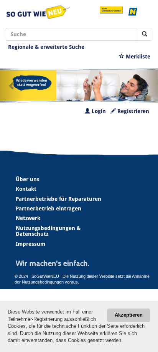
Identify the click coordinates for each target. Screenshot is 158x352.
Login (98, 111)
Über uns (28, 179)
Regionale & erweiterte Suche (46, 47)
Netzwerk (28, 218)
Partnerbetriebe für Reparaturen (58, 199)
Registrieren (132, 111)
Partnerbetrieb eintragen (48, 208)
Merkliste (137, 56)
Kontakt (26, 189)
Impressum (30, 244)
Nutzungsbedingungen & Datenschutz (48, 231)
